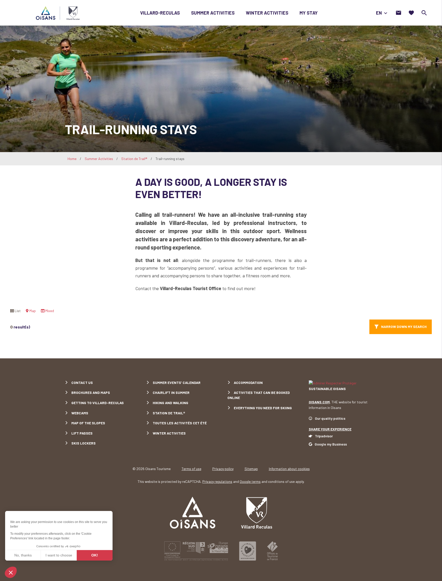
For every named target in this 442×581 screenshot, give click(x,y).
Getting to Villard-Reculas (97, 403)
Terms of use (191, 468)
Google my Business (331, 444)
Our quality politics (330, 418)
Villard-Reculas (160, 13)
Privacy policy (223, 468)
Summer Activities (213, 13)
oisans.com (319, 402)
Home (72, 158)
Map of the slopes (88, 423)
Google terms (250, 481)
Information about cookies (289, 468)
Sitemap (251, 468)
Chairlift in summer (171, 392)
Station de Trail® (134, 158)
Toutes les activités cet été (180, 423)
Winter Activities (267, 13)
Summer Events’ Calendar (177, 382)
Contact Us (82, 382)
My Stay (309, 13)
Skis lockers (83, 443)
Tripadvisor (324, 436)
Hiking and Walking (170, 403)
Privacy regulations (217, 481)
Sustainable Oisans (327, 388)
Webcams (79, 413)
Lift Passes (82, 433)
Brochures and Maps (90, 392)
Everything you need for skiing (263, 408)
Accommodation (248, 382)
